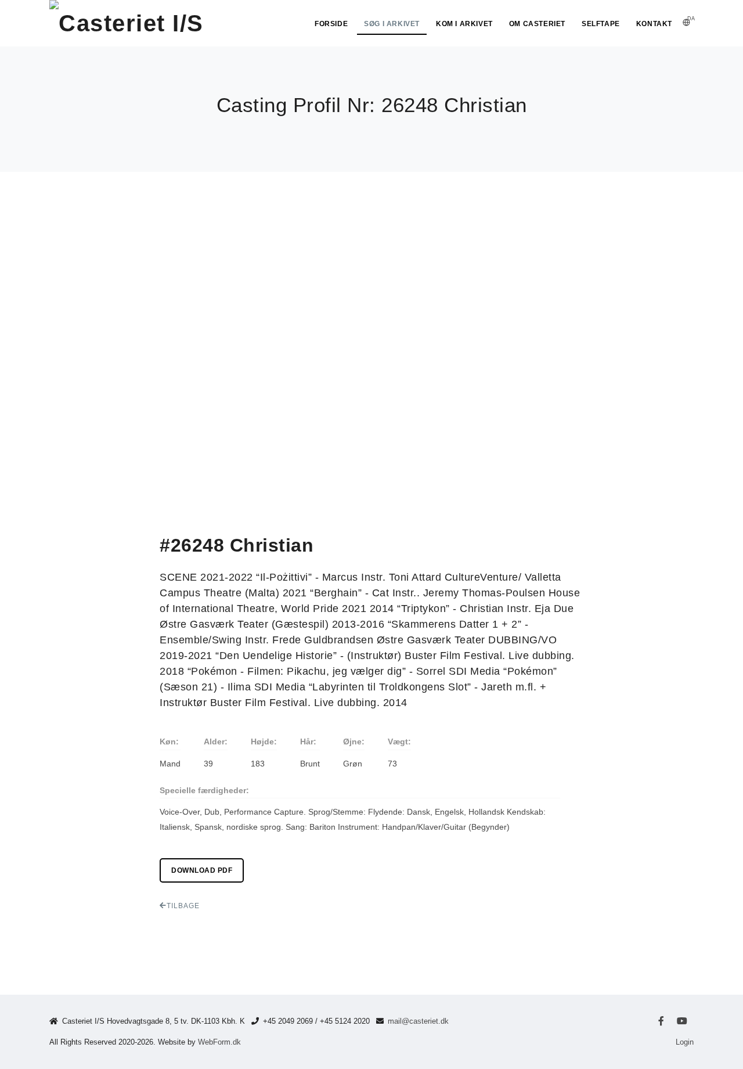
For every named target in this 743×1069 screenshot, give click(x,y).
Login (685, 1042)
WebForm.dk (219, 1042)
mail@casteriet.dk (418, 1021)
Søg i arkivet (392, 24)
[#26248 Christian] (89, 202)
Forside (331, 24)
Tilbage (183, 906)
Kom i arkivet (464, 24)
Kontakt (654, 24)
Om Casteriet (537, 24)
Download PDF (201, 870)
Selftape (601, 24)
